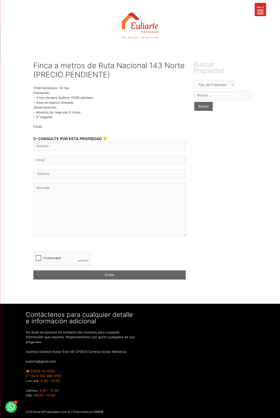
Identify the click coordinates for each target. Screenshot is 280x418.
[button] (11, 407)
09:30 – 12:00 (44, 395)
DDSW (98, 412)
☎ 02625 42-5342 (40, 371)
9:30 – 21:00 (50, 381)
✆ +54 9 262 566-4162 (44, 376)
